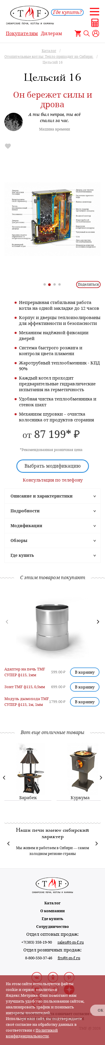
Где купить (22, 555)
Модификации (26, 525)
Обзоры (18, 540)
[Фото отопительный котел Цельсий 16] (52, 219)
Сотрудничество (52, 926)
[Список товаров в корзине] (78, 33)
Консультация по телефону (53, 480)
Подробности (25, 511)
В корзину (84, 672)
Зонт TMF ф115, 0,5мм (24, 687)
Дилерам (51, 33)
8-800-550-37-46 (38, 958)
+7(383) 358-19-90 (36, 942)
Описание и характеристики (41, 496)
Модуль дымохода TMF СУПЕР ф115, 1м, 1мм (26, 702)
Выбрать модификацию (52, 466)
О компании (52, 911)
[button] (98, 622)
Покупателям (22, 33)
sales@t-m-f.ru (70, 942)
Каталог (52, 903)
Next (101, 777)
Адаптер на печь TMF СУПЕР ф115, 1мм (24, 672)
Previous (4, 777)
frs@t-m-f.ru (69, 958)
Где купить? (67, 12)
